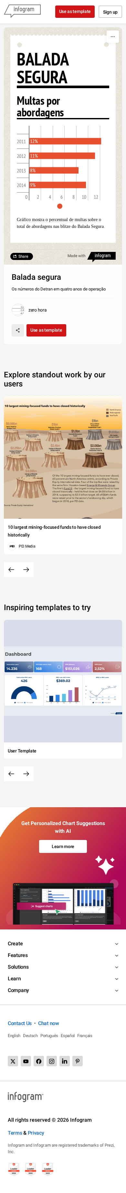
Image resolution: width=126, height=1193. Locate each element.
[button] (63, 206)
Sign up (110, 12)
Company (18, 990)
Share (23, 256)
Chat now (48, 1023)
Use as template (75, 11)
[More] (113, 36)
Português (49, 1035)
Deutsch (30, 1035)
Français (84, 1035)
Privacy (36, 1133)
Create (15, 943)
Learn (14, 978)
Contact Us (20, 1023)
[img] (65, 141)
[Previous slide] (11, 569)
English (14, 1035)
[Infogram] (22, 12)
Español (68, 1035)
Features (18, 955)
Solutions (18, 967)
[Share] (18, 330)
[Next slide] (26, 569)
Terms (15, 1133)
